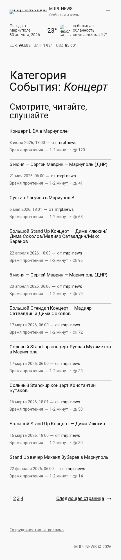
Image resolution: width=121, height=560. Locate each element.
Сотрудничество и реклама (37, 530)
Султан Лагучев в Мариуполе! (42, 197)
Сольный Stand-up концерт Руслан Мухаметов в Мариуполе (60, 349)
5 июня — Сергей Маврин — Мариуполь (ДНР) (58, 164)
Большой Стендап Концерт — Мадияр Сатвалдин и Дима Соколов (50, 311)
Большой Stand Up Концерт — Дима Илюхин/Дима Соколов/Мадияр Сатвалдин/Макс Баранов (58, 236)
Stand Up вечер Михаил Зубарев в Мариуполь (59, 457)
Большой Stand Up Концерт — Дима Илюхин (57, 423)
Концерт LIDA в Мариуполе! (39, 131)
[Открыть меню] (108, 11)
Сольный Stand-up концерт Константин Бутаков (53, 388)
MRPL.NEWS (61, 8)
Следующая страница (83, 498)
